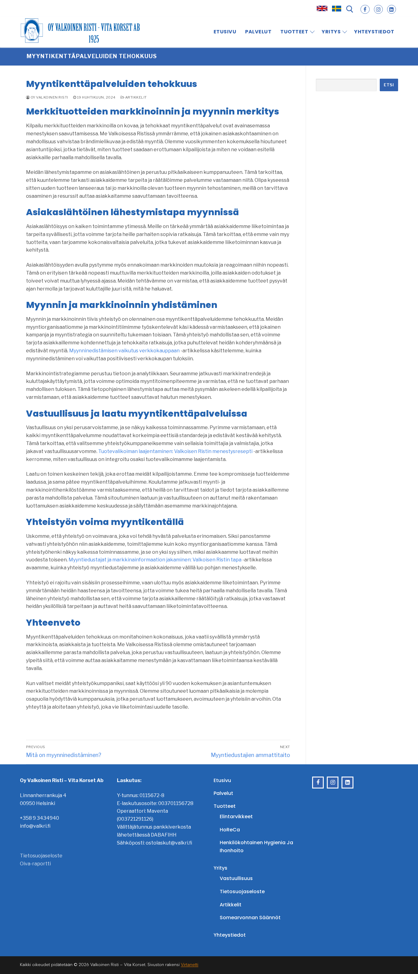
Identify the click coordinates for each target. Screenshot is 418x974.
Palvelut (223, 793)
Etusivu (222, 780)
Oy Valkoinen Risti (49, 97)
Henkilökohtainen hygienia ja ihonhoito (256, 846)
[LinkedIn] (391, 9)
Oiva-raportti (35, 864)
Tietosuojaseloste (41, 856)
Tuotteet (225, 806)
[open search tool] (349, 9)
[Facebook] (364, 9)
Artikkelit (230, 904)
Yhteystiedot (230, 934)
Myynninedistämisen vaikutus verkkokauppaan (124, 351)
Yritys (220, 867)
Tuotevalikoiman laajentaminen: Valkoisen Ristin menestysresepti (175, 451)
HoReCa (230, 829)
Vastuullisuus (236, 878)
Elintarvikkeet (236, 816)
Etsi (389, 84)
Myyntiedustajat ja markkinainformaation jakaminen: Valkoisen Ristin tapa (155, 560)
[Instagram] (378, 9)
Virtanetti (189, 964)
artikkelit (135, 97)
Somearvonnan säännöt (250, 917)
